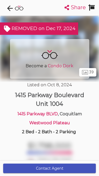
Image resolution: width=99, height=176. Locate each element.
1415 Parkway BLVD (37, 113)
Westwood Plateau (49, 122)
